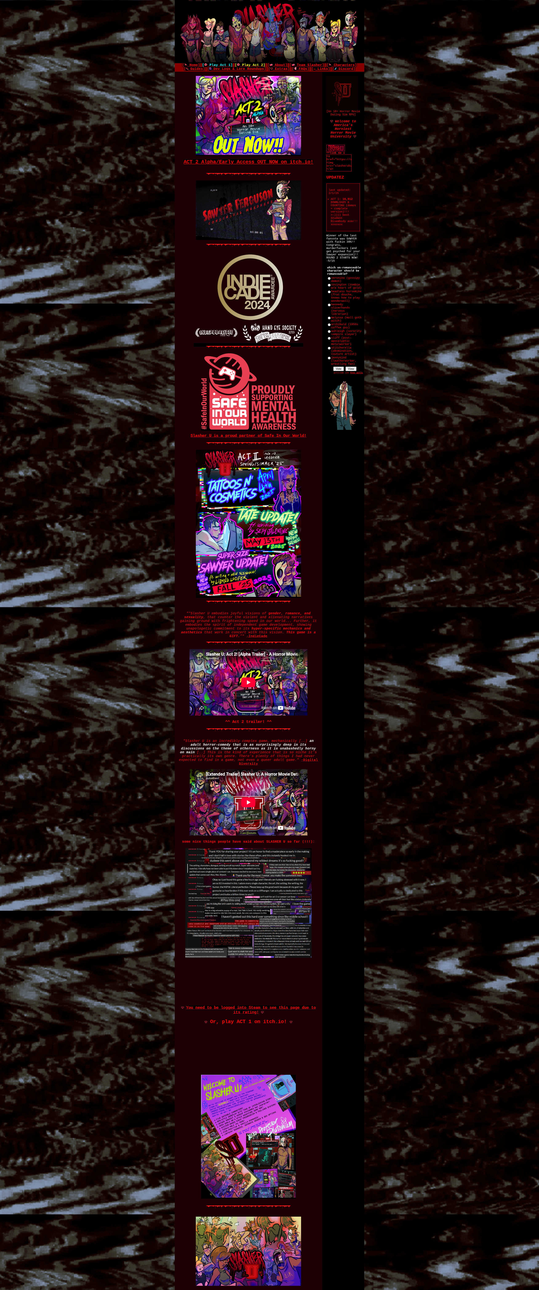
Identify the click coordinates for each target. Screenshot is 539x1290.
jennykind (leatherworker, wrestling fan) (343, 361)
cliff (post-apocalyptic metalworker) (341, 341)
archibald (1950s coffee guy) (344, 326)
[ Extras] (279, 69)
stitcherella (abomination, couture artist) (343, 351)
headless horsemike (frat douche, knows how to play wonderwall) (346, 296)
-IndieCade (256, 636)
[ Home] (191, 65)
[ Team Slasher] (307, 65)
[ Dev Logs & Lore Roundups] (236, 69)
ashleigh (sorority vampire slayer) (346, 333)
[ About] (277, 65)
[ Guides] (194, 69)
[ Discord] (343, 69)
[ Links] (320, 69)
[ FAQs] (300, 69)
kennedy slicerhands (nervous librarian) (340, 309)
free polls (356, 373)
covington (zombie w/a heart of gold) (346, 286)
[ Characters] (341, 65)
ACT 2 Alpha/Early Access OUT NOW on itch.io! (248, 162)
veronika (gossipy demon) (345, 279)
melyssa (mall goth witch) (346, 319)
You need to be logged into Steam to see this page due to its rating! (251, 1010)
